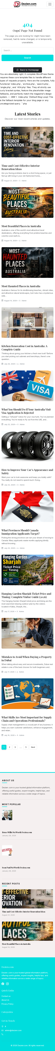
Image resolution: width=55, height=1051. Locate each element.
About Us (5, 1000)
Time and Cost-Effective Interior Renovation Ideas (21, 167)
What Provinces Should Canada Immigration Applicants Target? (21, 532)
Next (33, 747)
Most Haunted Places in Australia (21, 286)
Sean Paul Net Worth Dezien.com (16, 867)
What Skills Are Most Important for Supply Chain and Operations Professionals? (27, 719)
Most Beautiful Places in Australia (21, 226)
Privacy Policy (7, 1004)
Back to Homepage (29, 70)
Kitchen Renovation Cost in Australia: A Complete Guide (24, 347)
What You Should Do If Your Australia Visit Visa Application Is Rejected (26, 411)
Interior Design (9, 161)
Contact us (6, 996)
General (6, 222)
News (5, 405)
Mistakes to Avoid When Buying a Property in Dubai (27, 658)
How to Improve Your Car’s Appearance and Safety (27, 471)
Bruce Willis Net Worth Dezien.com (17, 832)
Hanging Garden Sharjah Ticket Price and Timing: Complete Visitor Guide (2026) (26, 595)
